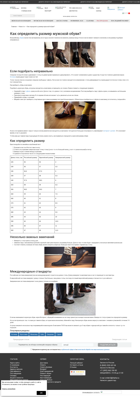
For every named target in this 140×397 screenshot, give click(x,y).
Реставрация (45, 376)
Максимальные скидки (19, 380)
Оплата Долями (46, 367)
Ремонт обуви (45, 373)
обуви (21, 38)
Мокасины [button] (34, 334)
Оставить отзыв (76, 365)
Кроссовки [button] (23, 334)
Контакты (14, 367)
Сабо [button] (42, 334)
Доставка (44, 363)
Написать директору (108, 380)
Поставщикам (15, 373)
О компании (14, 365)
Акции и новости (16, 378)
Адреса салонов (16, 369)
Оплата (43, 365)
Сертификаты (15, 371)
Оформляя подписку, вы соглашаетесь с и (70, 349)
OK (41, 393)
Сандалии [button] (50, 334)
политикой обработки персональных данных (93, 349)
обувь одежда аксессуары (70, 16)
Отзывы (73, 367)
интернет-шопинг (109, 131)
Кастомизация (45, 378)
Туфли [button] (59, 334)
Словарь (13, 376)
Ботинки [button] (14, 334)
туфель (28, 91)
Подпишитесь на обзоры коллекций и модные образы (37, 345)
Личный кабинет (76, 363)
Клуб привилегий (46, 371)
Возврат (43, 369)
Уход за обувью (46, 380)
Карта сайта (14, 363)
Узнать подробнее (8, 389)
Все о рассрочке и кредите (50, 382)
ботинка (13, 77)
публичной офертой (69, 349)
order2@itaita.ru (112, 378)
